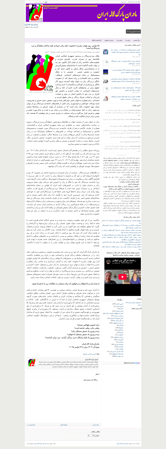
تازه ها (121, 332)
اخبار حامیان (119, 311)
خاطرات (120, 335)
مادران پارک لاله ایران (31, 24)
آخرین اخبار (119, 304)
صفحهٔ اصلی (63, 425)
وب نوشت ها (119, 356)
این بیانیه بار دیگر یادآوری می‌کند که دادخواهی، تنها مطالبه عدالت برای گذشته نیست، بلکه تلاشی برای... (122, 112)
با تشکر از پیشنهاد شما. (117, 126)
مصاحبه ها (120, 347)
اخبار (121, 308)
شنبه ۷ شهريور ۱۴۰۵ (133, 31)
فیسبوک (123, 2)
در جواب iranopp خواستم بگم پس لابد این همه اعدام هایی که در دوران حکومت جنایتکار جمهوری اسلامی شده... (122, 148)
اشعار (121, 325)
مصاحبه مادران (118, 344)
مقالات (121, 349)
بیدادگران (120, 330)
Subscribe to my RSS (134, 2)
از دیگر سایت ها (118, 320)
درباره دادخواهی (109, 40)
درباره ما (127, 40)
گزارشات (120, 339)
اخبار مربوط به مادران (116, 318)
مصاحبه (121, 342)
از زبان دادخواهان (118, 323)
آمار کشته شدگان (96, 40)
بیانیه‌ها (53, 52)
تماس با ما (119, 40)
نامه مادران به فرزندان (116, 351)
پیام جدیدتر (95, 425)
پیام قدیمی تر (31, 425)
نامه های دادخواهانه (117, 354)
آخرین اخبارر (60, 52)
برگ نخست (136, 40)
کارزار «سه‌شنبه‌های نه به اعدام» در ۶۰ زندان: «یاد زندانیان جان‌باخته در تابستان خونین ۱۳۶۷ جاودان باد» (125, 52)
